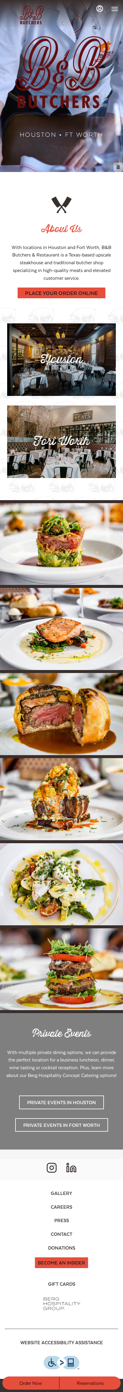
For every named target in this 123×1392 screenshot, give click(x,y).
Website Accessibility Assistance (61, 1342)
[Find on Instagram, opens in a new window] (51, 1169)
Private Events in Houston (61, 1102)
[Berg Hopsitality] (61, 1303)
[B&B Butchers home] (32, 14)
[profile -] (99, 8)
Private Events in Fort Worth (61, 1125)
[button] (61, 544)
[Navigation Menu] (114, 9)
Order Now (30, 1383)
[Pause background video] (118, 167)
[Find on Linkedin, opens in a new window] (71, 1169)
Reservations (90, 1383)
